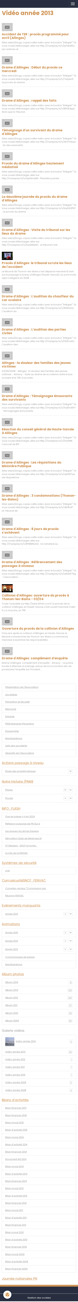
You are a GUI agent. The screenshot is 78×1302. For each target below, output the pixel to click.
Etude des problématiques (20, 771)
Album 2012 (38, 997)
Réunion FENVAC (14, 895)
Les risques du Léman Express (22, 831)
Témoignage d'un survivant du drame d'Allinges (32, 132)
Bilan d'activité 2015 (16, 1129)
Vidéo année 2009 (38, 1082)
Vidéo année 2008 (38, 1090)
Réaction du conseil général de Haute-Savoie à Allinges (38, 431)
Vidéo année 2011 (38, 1067)
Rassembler (12, 731)
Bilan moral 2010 (14, 1232)
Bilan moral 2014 (14, 1137)
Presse (9, 789)
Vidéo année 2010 (38, 1074)
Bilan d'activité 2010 (16, 1239)
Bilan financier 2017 (16, 1107)
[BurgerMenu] (73, 4)
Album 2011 (38, 1005)
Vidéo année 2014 (44, 1041)
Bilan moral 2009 (14, 1254)
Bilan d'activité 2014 (16, 1144)
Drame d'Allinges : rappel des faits (29, 100)
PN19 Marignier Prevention (19, 723)
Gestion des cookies (39, 1297)
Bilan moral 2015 (14, 1122)
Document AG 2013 (15, 1159)
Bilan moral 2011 (14, 1210)
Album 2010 (38, 1013)
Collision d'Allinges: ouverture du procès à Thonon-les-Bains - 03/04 (35, 597)
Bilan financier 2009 (16, 1268)
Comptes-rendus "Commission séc (25, 888)
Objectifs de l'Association (19, 753)
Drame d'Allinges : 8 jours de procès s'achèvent (30, 531)
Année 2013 (11, 949)
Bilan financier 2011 (15, 1224)
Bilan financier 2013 (16, 1181)
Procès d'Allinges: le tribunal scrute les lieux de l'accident (37, 265)
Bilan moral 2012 (14, 1188)
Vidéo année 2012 (38, 1059)
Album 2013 (38, 990)
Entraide (10, 716)
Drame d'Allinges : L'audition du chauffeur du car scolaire (38, 298)
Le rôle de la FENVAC (16, 853)
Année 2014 (11, 913)
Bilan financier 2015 (16, 1115)
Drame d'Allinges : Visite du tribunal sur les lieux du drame (36, 232)
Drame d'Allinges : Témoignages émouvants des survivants (37, 398)
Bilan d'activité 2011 (16, 1217)
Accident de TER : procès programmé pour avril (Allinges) (35, 36)
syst (7, 870)
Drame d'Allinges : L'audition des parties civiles (34, 331)
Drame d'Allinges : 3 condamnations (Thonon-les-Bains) (39, 497)
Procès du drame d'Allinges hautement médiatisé (33, 165)
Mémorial (10, 709)
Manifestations (13, 738)
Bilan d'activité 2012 (16, 1195)
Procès (9, 798)
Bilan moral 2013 (14, 1166)
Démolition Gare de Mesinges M (23, 838)
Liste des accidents (16, 745)
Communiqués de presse (20, 957)
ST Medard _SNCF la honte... (21, 845)
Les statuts (11, 694)
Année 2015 (11, 932)
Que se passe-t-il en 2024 (20, 816)
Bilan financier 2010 (16, 1246)
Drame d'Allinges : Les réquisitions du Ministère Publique (31, 464)
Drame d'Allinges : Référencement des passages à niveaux (32, 564)
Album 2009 (38, 1020)
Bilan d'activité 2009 (16, 1261)
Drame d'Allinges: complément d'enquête (35, 658)
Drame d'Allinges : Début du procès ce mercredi (32, 69)
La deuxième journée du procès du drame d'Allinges (34, 199)
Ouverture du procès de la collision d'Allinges (38, 628)
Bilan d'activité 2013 (16, 1173)
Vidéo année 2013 (38, 1051)
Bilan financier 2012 (16, 1203)
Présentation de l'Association (21, 687)
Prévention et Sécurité (17, 701)
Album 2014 (38, 982)
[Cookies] (7, 1295)
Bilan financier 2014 (16, 1151)
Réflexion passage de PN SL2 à (22, 823)
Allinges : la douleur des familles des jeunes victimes (36, 365)
